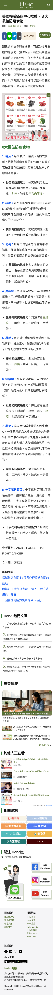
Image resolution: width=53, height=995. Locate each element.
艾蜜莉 (33, 26)
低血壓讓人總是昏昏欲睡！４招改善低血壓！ (31, 761)
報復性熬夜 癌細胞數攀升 (24, 783)
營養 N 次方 (32, 933)
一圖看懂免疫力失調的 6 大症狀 (22, 600)
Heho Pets (31, 936)
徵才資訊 (8, 923)
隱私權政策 (9, 917)
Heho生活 (31, 920)
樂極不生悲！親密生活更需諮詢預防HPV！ (32, 771)
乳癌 (14, 193)
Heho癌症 (31, 923)
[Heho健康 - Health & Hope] (26, 5)
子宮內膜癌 (35, 193)
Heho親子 (31, 917)
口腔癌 (15, 364)
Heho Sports (32, 927)
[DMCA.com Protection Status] (8, 989)
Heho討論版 (32, 930)
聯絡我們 (8, 927)
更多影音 (44, 745)
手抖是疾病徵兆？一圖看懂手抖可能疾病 (31, 795)
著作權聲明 (9, 920)
